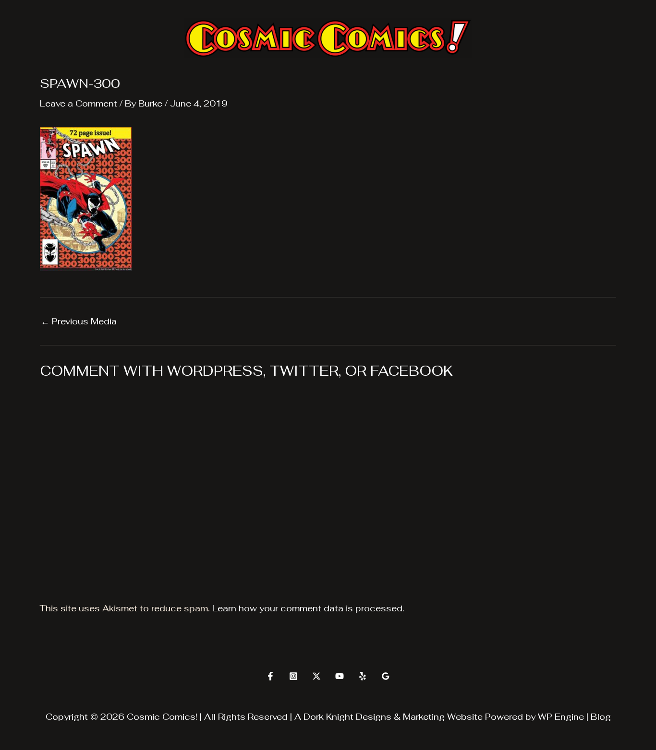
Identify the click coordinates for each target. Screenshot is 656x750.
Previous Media (79, 321)
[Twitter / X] (316, 676)
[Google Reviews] (385, 676)
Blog (601, 716)
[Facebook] (270, 676)
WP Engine (561, 716)
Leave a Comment (78, 103)
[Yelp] (362, 676)
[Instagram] (293, 676)
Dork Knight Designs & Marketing (374, 716)
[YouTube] (339, 676)
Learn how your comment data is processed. (308, 608)
